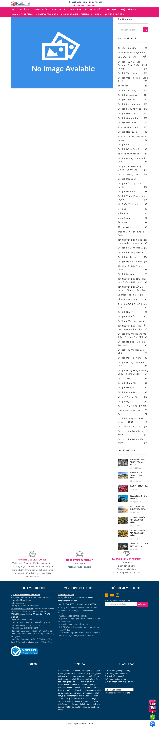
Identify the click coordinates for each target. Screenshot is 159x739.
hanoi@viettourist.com (68, 601)
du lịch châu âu (85, 693)
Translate (125, 692)
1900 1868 (79, 563)
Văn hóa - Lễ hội (127, 57)
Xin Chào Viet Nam (128, 204)
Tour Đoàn (110, 9)
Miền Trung (124, 218)
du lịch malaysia (78, 673)
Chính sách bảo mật (116, 676)
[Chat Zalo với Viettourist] (152, 724)
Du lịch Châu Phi (127, 383)
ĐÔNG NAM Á (58, 9)
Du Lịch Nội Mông (128, 397)
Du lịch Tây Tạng (127, 90)
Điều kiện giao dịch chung (118, 670)
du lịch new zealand (69, 693)
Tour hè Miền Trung (128, 153)
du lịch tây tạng (72, 704)
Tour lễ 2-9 (23, 9)
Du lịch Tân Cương (128, 73)
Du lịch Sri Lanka (127, 257)
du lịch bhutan (84, 684)
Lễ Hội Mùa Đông (127, 299)
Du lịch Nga (124, 401)
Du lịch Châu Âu (127, 392)
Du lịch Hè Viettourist (130, 261)
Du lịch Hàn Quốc (127, 132)
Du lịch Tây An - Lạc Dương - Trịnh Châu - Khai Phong (132, 65)
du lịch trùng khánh (88, 704)
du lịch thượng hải (74, 698)
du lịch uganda (85, 696)
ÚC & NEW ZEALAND (46, 14)
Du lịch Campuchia (128, 118)
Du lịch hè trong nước (130, 104)
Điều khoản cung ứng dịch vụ (120, 682)
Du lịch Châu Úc (127, 316)
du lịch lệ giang (81, 701)
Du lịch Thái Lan (127, 99)
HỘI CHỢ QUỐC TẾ (113, 14)
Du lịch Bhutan (126, 274)
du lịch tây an (68, 701)
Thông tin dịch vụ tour (117, 679)
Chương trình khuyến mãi (132, 52)
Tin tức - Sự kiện (127, 48)
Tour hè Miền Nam (128, 127)
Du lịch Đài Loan (127, 113)
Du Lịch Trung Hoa (128, 174)
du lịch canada (88, 690)
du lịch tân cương (79, 707)
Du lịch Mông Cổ (127, 387)
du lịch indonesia (73, 676)
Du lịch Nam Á (126, 312)
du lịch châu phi (89, 687)
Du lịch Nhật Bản (127, 122)
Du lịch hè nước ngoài (130, 109)
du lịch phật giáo (74, 687)
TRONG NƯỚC (41, 9)
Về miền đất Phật (127, 295)
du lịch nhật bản (89, 676)
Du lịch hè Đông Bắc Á (130, 247)
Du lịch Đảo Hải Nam (129, 358)
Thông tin (123, 85)
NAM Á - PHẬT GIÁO (22, 14)
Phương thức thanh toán (117, 673)
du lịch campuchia (66, 670)
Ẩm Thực (123, 222)
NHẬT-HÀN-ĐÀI (129, 9)
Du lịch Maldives (127, 191)
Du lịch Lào (124, 144)
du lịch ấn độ (86, 682)
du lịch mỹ (76, 690)
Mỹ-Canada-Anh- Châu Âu (75, 14)
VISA (97, 14)
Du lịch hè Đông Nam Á (131, 252)
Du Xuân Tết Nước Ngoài (131, 321)
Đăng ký (142, 604)
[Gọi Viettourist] (152, 717)
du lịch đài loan (77, 679)
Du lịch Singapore (128, 95)
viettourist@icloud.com (79, 567)
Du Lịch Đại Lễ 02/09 (129, 426)
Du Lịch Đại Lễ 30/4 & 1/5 (132, 406)
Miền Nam (123, 213)
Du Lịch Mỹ (124, 378)
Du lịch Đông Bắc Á (128, 149)
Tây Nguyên (124, 227)
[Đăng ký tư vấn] (152, 706)
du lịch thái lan (81, 670)
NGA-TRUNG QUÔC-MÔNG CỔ (85, 9)
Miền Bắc (123, 209)
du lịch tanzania (71, 696)
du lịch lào (92, 670)
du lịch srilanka (70, 684)
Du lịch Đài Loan (127, 179)
